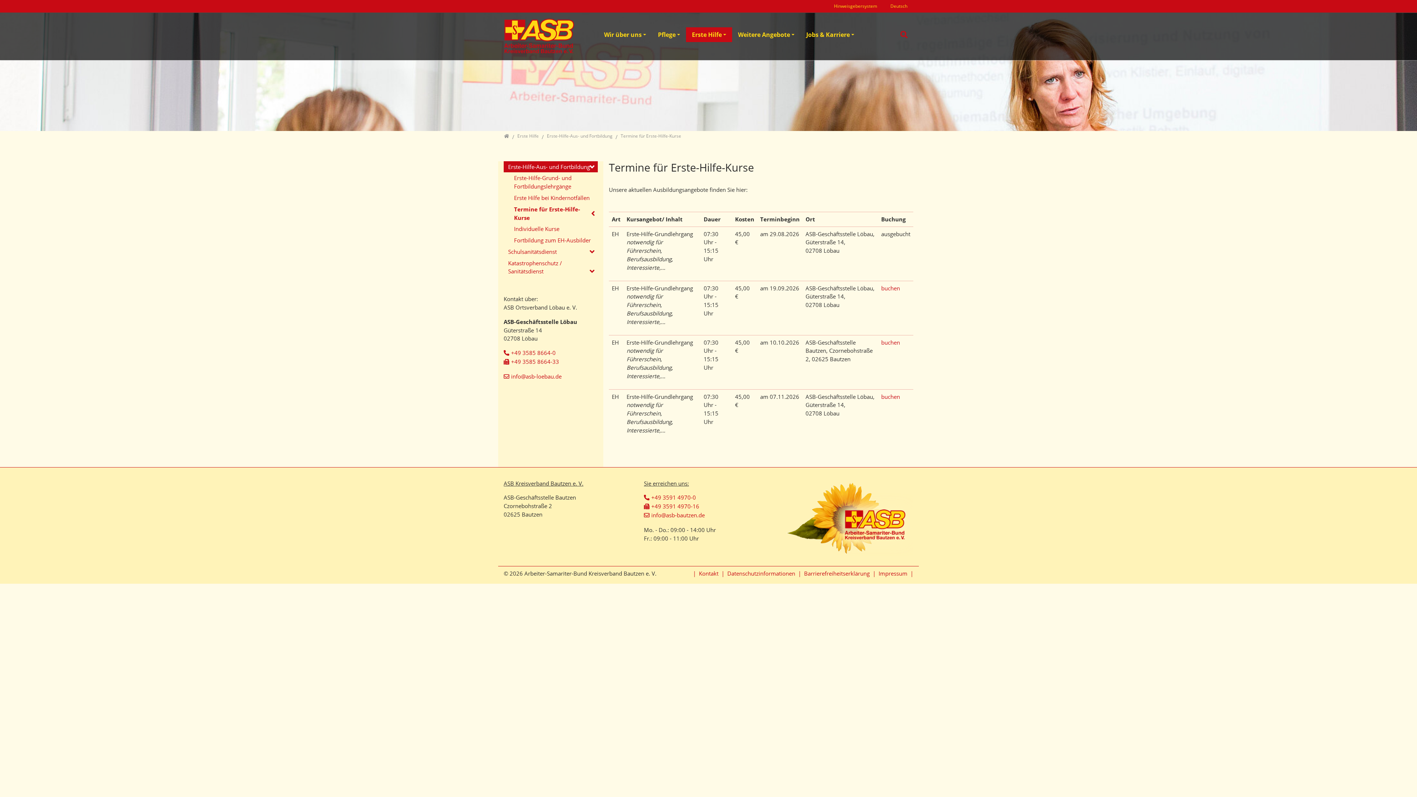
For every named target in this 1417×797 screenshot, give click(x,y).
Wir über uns (623, 35)
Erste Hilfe (707, 35)
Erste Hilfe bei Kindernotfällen (552, 197)
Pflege (667, 35)
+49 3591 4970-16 (675, 506)
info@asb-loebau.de (536, 376)
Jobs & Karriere (828, 35)
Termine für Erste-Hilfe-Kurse (547, 213)
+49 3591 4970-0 (673, 497)
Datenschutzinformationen (761, 573)
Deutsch (898, 6)
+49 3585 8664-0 (533, 352)
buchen (890, 288)
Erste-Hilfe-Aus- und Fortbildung (549, 166)
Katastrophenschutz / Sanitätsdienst (535, 267)
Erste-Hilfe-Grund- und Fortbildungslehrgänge (543, 182)
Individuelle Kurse (536, 228)
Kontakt (708, 573)
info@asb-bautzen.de (678, 515)
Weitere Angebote (764, 35)
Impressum (893, 573)
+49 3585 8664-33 (535, 361)
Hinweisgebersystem (855, 6)
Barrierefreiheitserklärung (837, 573)
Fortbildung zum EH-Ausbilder (552, 240)
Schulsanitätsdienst (532, 251)
